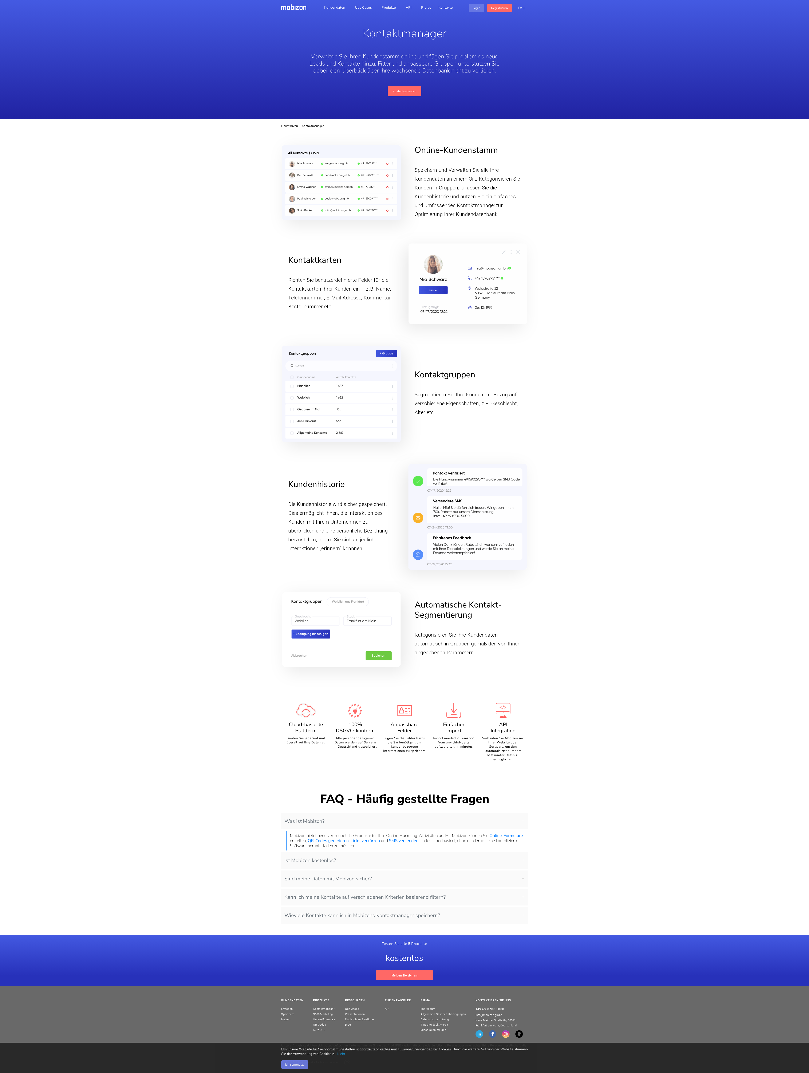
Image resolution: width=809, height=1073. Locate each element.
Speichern (287, 1014)
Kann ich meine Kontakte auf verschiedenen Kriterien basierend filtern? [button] (365, 897)
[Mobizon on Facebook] (492, 1034)
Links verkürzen (365, 841)
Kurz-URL (319, 1029)
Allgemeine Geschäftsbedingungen (443, 1014)
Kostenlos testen (404, 91)
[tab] (404, 821)
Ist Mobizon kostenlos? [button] (310, 860)
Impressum (428, 1008)
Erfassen (287, 1008)
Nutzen (285, 1019)
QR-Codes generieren (328, 841)
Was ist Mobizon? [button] (304, 821)
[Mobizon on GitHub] (519, 1034)
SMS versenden (403, 841)
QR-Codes (319, 1024)
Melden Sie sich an (404, 975)
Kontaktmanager (323, 1008)
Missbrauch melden (433, 1029)
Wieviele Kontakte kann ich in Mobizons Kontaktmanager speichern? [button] (362, 915)
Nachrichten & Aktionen (360, 1019)
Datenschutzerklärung (435, 1019)
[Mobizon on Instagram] (506, 1034)
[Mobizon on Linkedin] (479, 1034)
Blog (348, 1024)
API (387, 1008)
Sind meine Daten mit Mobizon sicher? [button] (328, 878)
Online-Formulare (506, 835)
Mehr (341, 1054)
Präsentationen (355, 1014)
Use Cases (352, 1008)
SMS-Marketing (323, 1014)
